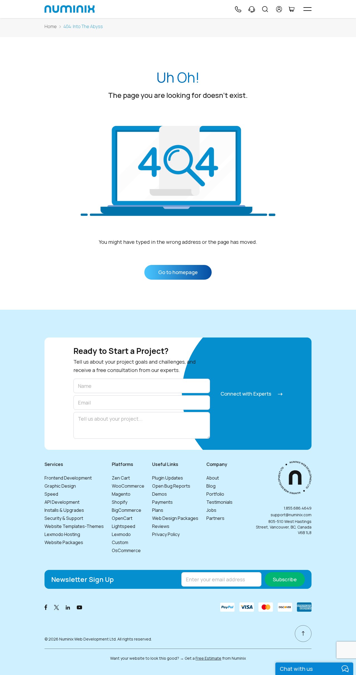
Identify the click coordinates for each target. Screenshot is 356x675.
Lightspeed (123, 526)
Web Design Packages (175, 518)
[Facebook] (45, 607)
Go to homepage (178, 272)
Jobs (211, 510)
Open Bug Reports (171, 486)
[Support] (251, 9)
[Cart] (291, 9)
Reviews (160, 526)
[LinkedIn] (68, 607)
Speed (51, 494)
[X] (56, 607)
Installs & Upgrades (64, 510)
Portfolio (215, 494)
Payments (162, 502)
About (212, 478)
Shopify (119, 502)
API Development (62, 502)
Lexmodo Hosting (62, 534)
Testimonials (219, 502)
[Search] (265, 9)
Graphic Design (60, 486)
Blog (211, 486)
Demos (159, 494)
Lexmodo (121, 534)
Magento (121, 494)
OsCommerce (126, 550)
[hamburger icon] (307, 9)
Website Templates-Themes (74, 526)
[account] (279, 9)
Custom (120, 542)
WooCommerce (128, 486)
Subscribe (285, 579)
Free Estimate (208, 658)
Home (50, 26)
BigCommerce (126, 510)
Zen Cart (121, 478)
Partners (215, 518)
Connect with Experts (246, 393)
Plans (157, 510)
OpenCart (122, 518)
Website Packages (63, 542)
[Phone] (238, 9)
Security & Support (63, 518)
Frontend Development (68, 478)
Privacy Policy (166, 534)
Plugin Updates (167, 478)
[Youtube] (79, 607)
